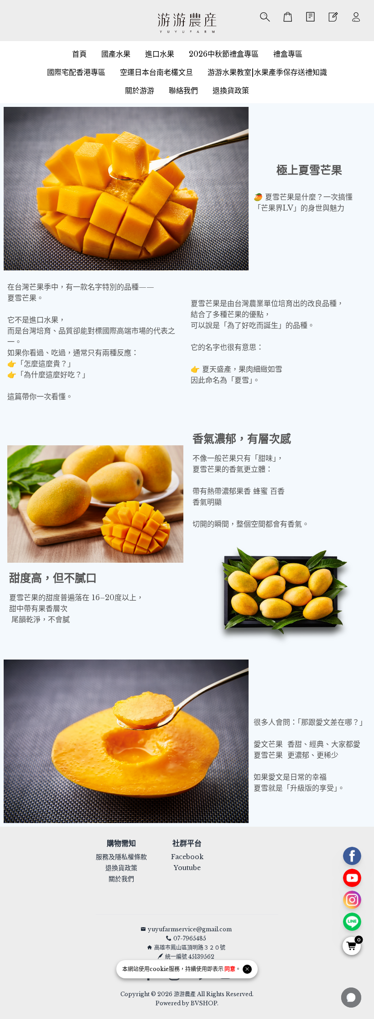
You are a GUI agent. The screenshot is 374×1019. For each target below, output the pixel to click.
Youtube (187, 868)
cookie (159, 969)
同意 (229, 969)
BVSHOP (204, 1003)
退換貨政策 (121, 868)
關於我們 (121, 879)
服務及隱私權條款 (121, 857)
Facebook (187, 857)
